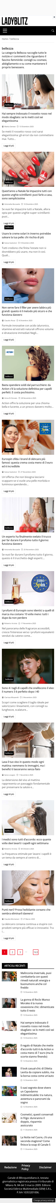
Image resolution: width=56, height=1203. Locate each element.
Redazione (10, 1167)
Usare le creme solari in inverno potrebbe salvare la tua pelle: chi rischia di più (26, 235)
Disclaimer (45, 1167)
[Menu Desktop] (5, 30)
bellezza (9, 104)
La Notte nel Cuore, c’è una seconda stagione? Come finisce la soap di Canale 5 (36, 1141)
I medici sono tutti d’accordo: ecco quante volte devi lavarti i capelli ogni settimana (26, 841)
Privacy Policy (26, 1167)
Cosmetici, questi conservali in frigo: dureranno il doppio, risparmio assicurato (37, 1120)
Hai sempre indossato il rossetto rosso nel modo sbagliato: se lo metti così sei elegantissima (27, 117)
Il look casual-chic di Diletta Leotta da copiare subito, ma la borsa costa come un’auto (37, 1072)
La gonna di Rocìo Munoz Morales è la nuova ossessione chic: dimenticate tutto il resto (37, 1005)
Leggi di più (9, 145)
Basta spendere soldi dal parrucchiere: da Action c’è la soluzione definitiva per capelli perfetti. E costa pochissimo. (27, 388)
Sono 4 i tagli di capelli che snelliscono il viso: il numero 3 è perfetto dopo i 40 (28, 689)
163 (36, 952)
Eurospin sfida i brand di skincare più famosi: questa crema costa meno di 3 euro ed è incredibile (27, 462)
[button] (53, 31)
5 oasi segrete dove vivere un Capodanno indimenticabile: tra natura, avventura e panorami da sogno (36, 1095)
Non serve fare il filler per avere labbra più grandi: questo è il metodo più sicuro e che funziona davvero (27, 311)
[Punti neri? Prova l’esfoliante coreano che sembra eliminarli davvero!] (28, 887)
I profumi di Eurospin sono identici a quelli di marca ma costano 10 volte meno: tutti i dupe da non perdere (28, 614)
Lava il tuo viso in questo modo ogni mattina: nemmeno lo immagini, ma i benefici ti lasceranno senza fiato (23, 765)
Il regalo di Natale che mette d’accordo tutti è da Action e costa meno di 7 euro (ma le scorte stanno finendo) (37, 1051)
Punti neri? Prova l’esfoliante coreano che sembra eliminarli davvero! (26, 911)
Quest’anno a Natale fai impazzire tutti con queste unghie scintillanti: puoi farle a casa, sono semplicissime (27, 194)
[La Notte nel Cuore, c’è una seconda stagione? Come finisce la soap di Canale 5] (9, 1141)
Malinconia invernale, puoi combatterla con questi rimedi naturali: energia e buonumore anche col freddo (36, 980)
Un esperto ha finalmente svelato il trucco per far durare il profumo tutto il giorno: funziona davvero (26, 540)
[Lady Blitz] (15, 20)
